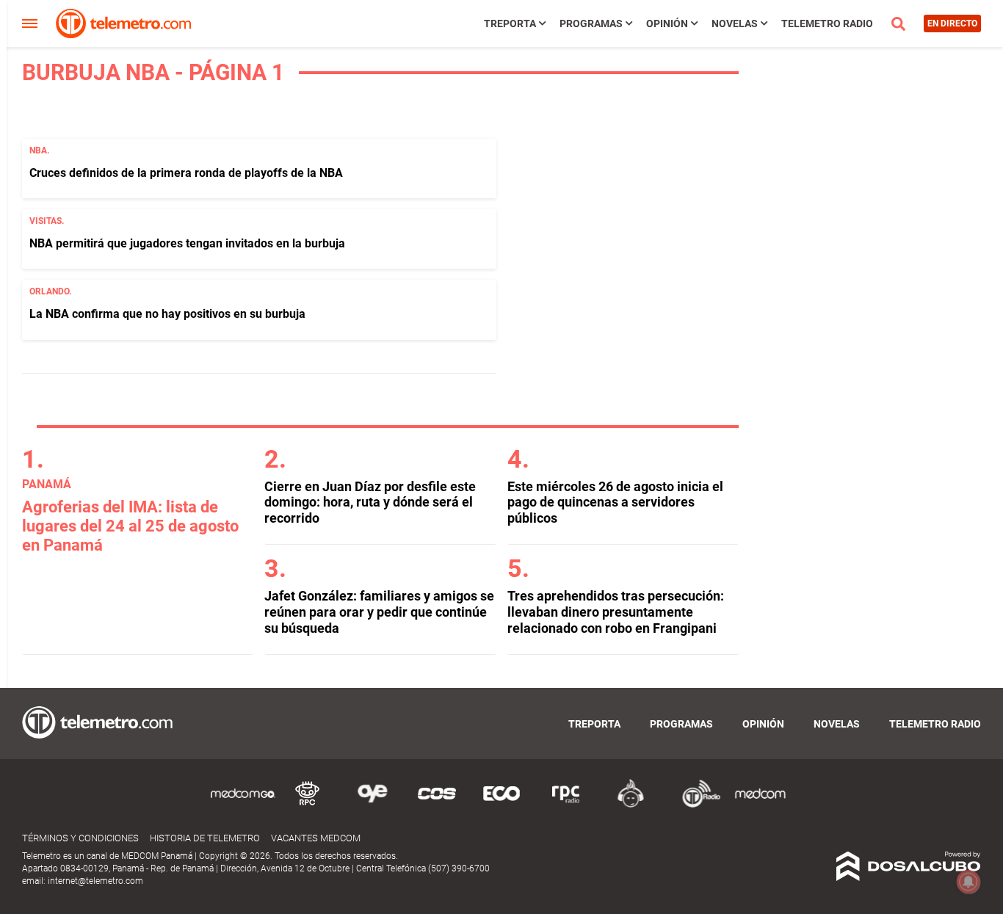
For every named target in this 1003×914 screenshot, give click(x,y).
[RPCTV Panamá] (307, 805)
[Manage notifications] (968, 881)
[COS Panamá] (437, 805)
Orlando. (50, 291)
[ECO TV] (501, 805)
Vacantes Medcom (316, 838)
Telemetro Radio (827, 23)
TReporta (510, 23)
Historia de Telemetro (205, 838)
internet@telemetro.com (95, 881)
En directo (952, 23)
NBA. (39, 150)
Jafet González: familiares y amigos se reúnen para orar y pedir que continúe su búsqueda (379, 611)
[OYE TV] (372, 805)
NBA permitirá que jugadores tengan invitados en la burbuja (187, 243)
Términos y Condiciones (80, 838)
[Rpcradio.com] (566, 805)
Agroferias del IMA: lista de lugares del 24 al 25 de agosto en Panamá (130, 526)
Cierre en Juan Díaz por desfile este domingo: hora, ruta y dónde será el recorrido (370, 502)
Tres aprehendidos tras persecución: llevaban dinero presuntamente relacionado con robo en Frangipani (615, 611)
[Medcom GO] (243, 805)
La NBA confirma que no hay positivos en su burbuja (167, 314)
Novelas (734, 23)
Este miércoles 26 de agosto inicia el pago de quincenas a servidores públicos (615, 502)
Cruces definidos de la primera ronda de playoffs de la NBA (186, 173)
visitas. (46, 221)
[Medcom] (760, 805)
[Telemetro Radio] (695, 805)
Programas (591, 23)
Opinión (667, 23)
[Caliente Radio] (630, 805)
